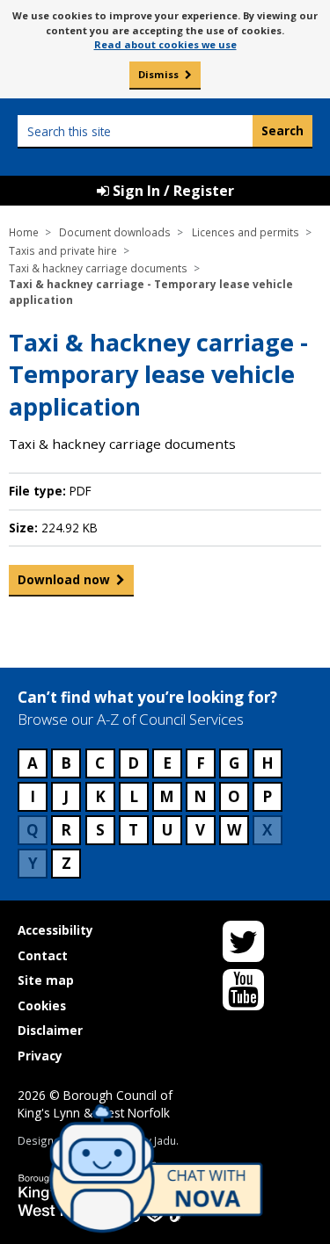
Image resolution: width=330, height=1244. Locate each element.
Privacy (40, 1055)
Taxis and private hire (63, 250)
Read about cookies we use (165, 44)
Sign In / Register (171, 190)
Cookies (42, 1005)
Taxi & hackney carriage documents (98, 268)
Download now (64, 579)
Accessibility (55, 930)
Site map (46, 980)
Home (24, 232)
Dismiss (158, 74)
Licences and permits (245, 232)
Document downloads (115, 232)
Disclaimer (50, 1030)
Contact (43, 955)
